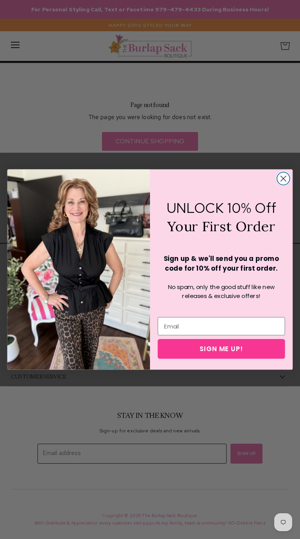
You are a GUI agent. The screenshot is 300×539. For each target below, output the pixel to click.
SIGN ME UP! (221, 348)
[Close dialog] (283, 178)
